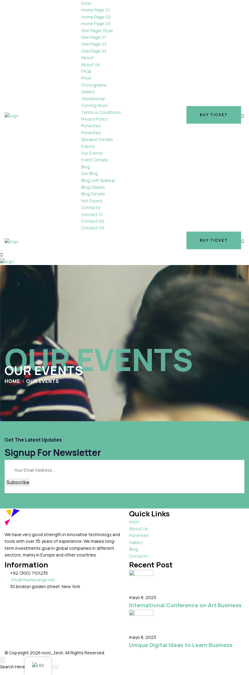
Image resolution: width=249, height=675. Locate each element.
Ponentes (91, 126)
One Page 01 (93, 37)
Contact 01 (92, 214)
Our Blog (89, 173)
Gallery (88, 92)
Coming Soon (94, 105)
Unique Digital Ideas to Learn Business (181, 645)
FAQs (86, 71)
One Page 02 (94, 44)
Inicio (86, 3)
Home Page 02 (96, 17)
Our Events (92, 153)
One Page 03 (94, 51)
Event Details (94, 160)
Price (86, 78)
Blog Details (93, 194)
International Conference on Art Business (185, 605)
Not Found (91, 201)
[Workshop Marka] (12, 115)
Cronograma (93, 85)
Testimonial (93, 99)
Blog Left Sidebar (98, 180)
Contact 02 (92, 221)
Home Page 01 (95, 10)
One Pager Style (97, 30)
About (87, 57)
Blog (85, 167)
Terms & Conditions (101, 112)
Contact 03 (92, 228)
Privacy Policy (94, 119)
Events (88, 146)
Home (12, 381)
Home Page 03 (96, 23)
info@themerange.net (33, 580)
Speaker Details (97, 139)
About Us (90, 64)
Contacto (91, 207)
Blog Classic (93, 187)
